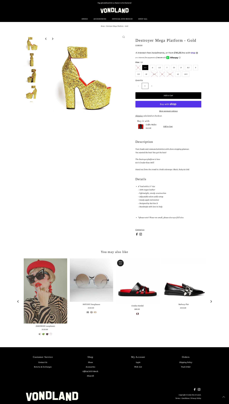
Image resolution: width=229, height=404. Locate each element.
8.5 (188, 68)
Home (103, 26)
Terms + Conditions (182, 398)
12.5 (185, 74)
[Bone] (40, 334)
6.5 (160, 68)
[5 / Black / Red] (137, 313)
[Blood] (47, 334)
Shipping (139, 116)
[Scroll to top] (223, 398)
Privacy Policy (196, 398)
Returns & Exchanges (43, 367)
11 (162, 74)
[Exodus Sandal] (137, 280)
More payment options (168, 111)
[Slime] (43, 334)
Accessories (90, 367)
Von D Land (196, 395)
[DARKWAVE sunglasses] (45, 291)
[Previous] (46, 39)
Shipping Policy (185, 362)
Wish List (138, 367)
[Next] (52, 39)
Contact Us (42, 362)
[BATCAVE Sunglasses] (91, 280)
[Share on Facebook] (137, 235)
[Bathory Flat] (183, 280)
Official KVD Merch (90, 371)
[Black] (51, 334)
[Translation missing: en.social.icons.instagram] (140, 235)
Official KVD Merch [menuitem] (122, 19)
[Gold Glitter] (95, 312)
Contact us (139, 230)
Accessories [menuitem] (100, 19)
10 (146, 74)
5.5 (145, 68)
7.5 (174, 68)
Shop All (90, 376)
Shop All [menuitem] (142, 19)
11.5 (170, 74)
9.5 (139, 74)
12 (178, 74)
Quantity (139, 80)
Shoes (90, 362)
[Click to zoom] (124, 39)
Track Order (186, 367)
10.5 (154, 74)
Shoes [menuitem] (85, 19)
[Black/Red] (88, 312)
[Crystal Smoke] (91, 312)
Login (138, 362)
